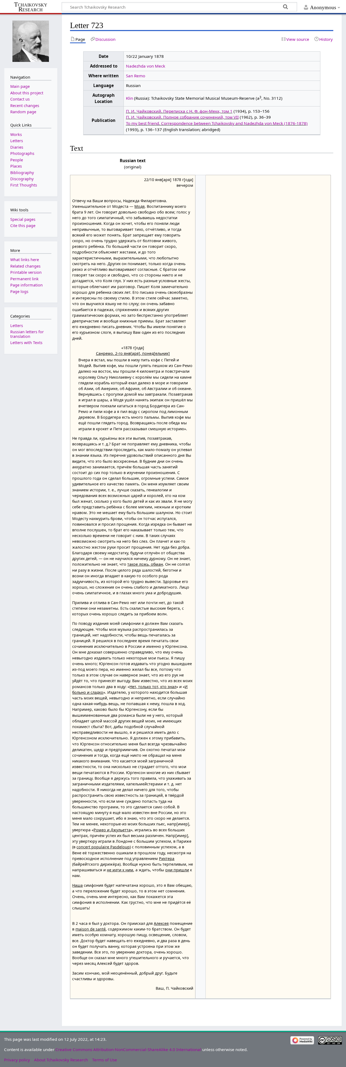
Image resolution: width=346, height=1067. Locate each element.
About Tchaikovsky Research (61, 1059)
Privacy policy (17, 1059)
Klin (129, 98)
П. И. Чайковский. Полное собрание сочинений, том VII (182, 117)
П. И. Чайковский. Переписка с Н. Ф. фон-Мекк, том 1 (179, 111)
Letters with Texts (26, 342)
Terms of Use (104, 1059)
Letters (16, 325)
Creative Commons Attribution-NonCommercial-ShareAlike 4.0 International (128, 1049)
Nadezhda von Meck (145, 66)
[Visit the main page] (31, 40)
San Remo (135, 75)
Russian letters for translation (27, 334)
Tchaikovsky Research (30, 7)
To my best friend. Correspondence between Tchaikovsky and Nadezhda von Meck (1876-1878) (217, 123)
